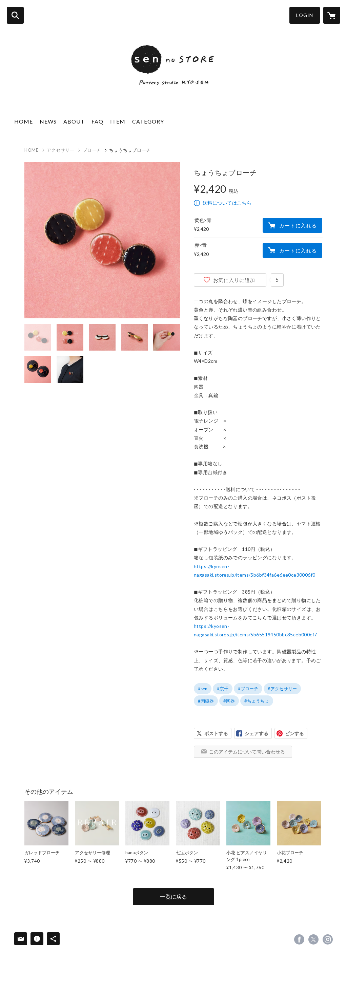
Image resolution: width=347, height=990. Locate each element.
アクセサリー (61, 150)
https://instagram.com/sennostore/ (328, 939)
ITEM (117, 121)
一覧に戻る (173, 896)
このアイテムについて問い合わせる (247, 751)
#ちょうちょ (256, 701)
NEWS (48, 121)
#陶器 (229, 701)
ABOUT (74, 121)
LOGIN (304, 15)
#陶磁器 (206, 701)
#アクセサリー (282, 688)
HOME (23, 121)
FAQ (97, 121)
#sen (202, 688)
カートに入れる (298, 225)
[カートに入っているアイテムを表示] (331, 15)
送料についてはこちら (227, 203)
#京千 (222, 688)
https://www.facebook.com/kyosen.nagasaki (299, 939)
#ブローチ (248, 688)
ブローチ (92, 150)
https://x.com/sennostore (313, 939)
